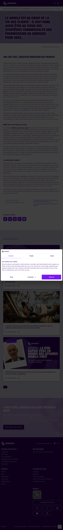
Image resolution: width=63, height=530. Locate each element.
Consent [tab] (10, 255)
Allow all (51, 277)
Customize (30, 277)
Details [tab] (32, 255)
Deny (11, 277)
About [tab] (52, 255)
